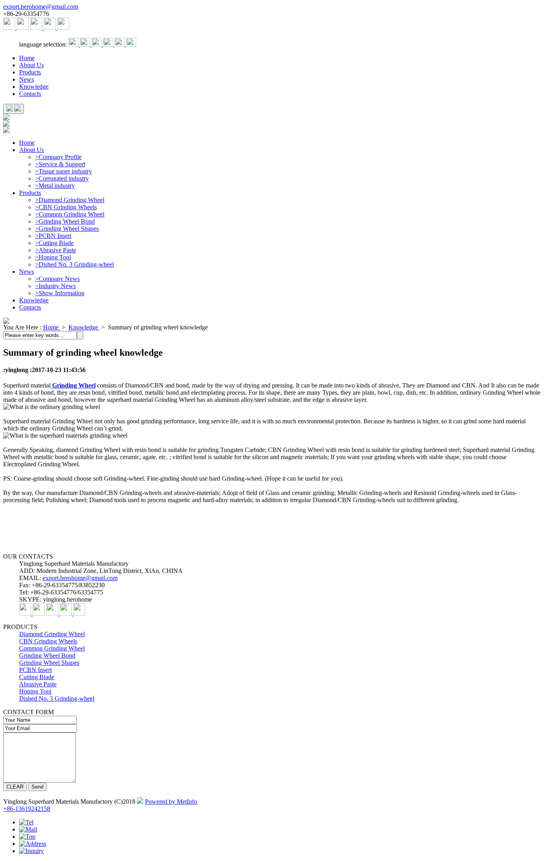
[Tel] (26, 822)
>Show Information (59, 293)
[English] (86, 44)
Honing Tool (35, 691)
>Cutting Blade (54, 243)
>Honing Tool (53, 257)
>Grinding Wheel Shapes (67, 228)
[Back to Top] (27, 836)
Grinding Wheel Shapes (49, 662)
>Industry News (55, 285)
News (26, 79)
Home (27, 58)
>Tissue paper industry (63, 171)
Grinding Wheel (73, 385)
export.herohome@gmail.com (40, 6)
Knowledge (34, 86)
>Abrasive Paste (55, 250)
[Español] (97, 44)
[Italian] (131, 44)
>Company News (57, 278)
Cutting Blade (36, 677)
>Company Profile (58, 157)
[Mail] (28, 829)
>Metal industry (55, 185)
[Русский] (120, 44)
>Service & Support (60, 164)
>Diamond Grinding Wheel (69, 200)
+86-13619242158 (26, 808)
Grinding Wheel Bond (47, 655)
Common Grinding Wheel (52, 648)
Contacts (30, 93)
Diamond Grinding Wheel (52, 634)
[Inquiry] (31, 850)
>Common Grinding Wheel (69, 214)
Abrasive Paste (38, 684)
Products (30, 72)
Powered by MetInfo (171, 801)
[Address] (32, 843)
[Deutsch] (109, 44)
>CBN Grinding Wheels (66, 207)
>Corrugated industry (62, 178)
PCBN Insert (35, 669)
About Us (31, 65)
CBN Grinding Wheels (48, 641)
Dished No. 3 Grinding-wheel (56, 698)
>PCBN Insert (53, 235)
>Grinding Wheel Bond (65, 221)
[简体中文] (74, 44)
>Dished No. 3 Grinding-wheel (74, 264)
